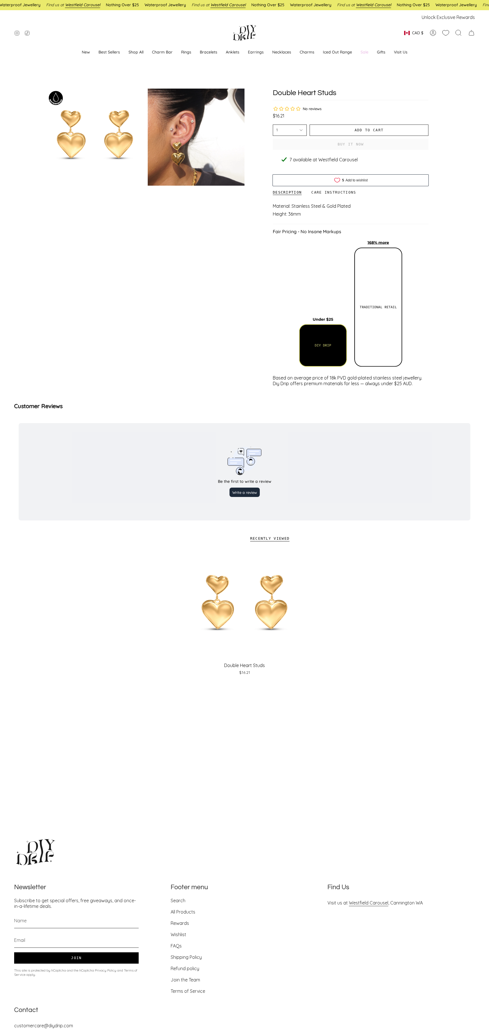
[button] (256, 52)
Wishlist (178, 934)
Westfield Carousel (368, 903)
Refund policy (185, 968)
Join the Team (185, 980)
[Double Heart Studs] (244, 605)
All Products (183, 912)
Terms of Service (188, 991)
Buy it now (351, 144)
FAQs (176, 946)
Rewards (180, 923)
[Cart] (471, 33)
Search (178, 900)
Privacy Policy (105, 970)
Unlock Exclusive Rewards (448, 17)
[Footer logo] (35, 852)
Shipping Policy (186, 957)
